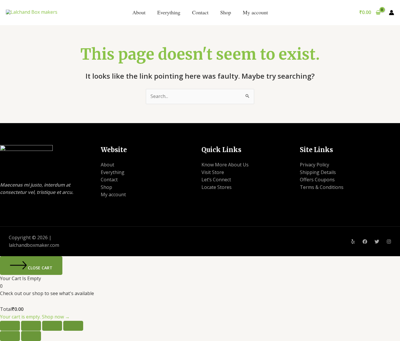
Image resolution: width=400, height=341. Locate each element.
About (139, 12)
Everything (168, 12)
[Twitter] (377, 241)
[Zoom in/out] (10, 326)
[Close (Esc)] (73, 326)
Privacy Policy (314, 164)
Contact (200, 12)
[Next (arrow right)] (31, 336)
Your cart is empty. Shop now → (35, 317)
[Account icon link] (391, 12)
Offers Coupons (317, 179)
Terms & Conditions (321, 187)
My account (255, 12)
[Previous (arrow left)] (10, 336)
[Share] (52, 326)
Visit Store (212, 172)
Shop (225, 12)
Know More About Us (225, 164)
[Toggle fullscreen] (31, 326)
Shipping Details (318, 172)
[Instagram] (389, 241)
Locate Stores (216, 187)
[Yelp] (353, 241)
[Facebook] (365, 241)
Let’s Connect (216, 179)
